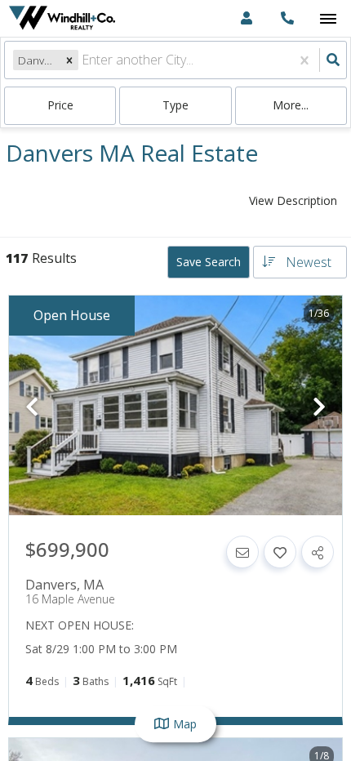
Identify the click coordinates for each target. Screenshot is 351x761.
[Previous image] (32, 407)
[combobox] (83, 60)
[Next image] (319, 407)
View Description (293, 200)
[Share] (317, 552)
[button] (69, 60)
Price (60, 105)
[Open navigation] (327, 19)
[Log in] (246, 18)
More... (291, 105)
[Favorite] (280, 552)
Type (175, 105)
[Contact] (242, 552)
